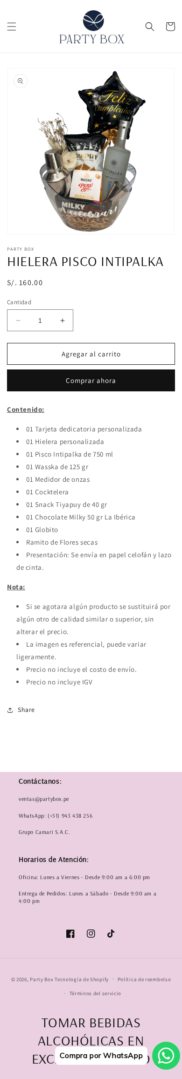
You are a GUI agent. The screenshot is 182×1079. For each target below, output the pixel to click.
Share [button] (26, 709)
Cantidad (19, 302)
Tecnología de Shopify (82, 979)
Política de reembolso (144, 979)
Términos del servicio (96, 993)
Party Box (42, 979)
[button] (11, 26)
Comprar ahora (91, 380)
